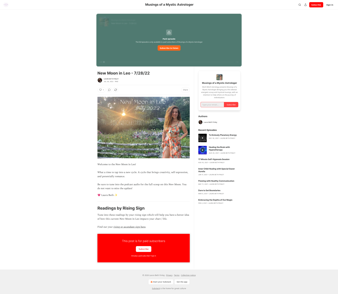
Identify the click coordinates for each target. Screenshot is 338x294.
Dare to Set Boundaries (209, 190)
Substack (156, 288)
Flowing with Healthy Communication (216, 181)
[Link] (94, 208)
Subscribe (316, 4)
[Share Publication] (305, 4)
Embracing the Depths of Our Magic (215, 200)
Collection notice (188, 275)
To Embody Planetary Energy (223, 135)
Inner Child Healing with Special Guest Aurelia (216, 170)
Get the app (182, 282)
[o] (202, 138)
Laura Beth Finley (111, 79)
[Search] (299, 4)
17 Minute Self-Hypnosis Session (213, 159)
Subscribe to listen (169, 48)
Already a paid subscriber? (143, 256)
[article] (219, 138)
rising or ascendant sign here (129, 227)
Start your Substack (162, 282)
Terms (176, 275)
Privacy (169, 275)
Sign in (329, 4)
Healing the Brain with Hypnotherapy (219, 148)
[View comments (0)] (109, 89)
